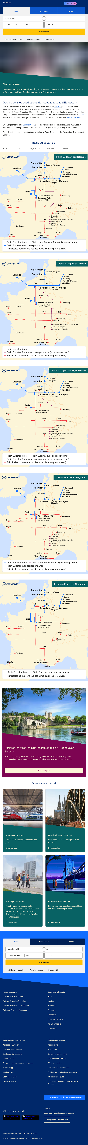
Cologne (51, 1010)
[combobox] (23, 18)
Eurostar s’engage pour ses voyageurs (18, 1063)
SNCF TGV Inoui (74, 118)
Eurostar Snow (29, 125)
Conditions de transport (57, 1054)
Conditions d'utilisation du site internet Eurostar (63, 1082)
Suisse (81, 115)
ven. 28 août (12, 25)
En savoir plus (11, 848)
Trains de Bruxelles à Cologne (15, 1010)
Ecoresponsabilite (10, 1077)
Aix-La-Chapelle (54, 1024)
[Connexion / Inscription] (79, 3)
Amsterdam (52, 1006)
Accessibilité (53, 1045)
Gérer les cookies (55, 1063)
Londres (51, 1001)
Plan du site (52, 1049)
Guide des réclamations (21, 1054)
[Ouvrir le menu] (83, 3)
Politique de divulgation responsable (62, 1072)
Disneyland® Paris (55, 1019)
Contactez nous (9, 1059)
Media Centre (18, 1072)
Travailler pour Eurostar (12, 1049)
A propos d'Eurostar (11, 1045)
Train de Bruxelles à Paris (13, 996)
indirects (57, 107)
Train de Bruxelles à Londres (14, 1001)
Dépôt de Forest (9, 1081)
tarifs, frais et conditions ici (26, 1133)
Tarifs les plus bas (33, 39)
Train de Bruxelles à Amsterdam (16, 1006)
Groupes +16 (50, 39)
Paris (50, 996)
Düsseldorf (52, 1028)
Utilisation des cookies (57, 1059)
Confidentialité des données (59, 1068)
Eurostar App (8, 1068)
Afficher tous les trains (14, 39)
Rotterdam (52, 1015)
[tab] (16, 10)
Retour (27, 25)
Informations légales (56, 1077)
